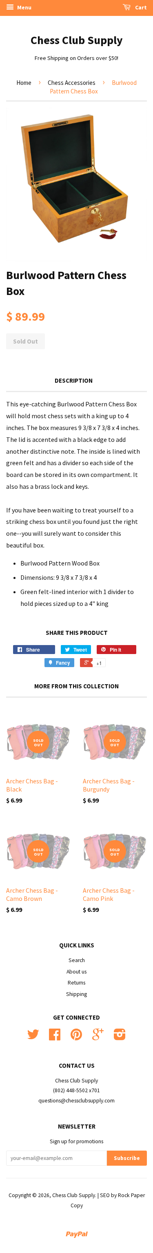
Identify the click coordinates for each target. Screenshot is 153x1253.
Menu (23, 7)
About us (76, 971)
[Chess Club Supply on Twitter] (33, 1037)
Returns (76, 982)
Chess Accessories (71, 82)
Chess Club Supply (77, 40)
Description (74, 380)
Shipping (76, 994)
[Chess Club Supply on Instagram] (119, 1037)
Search (77, 960)
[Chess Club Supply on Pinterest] (76, 1037)
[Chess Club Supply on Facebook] (55, 1037)
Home (23, 82)
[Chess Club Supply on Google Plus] (98, 1037)
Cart (140, 7)
